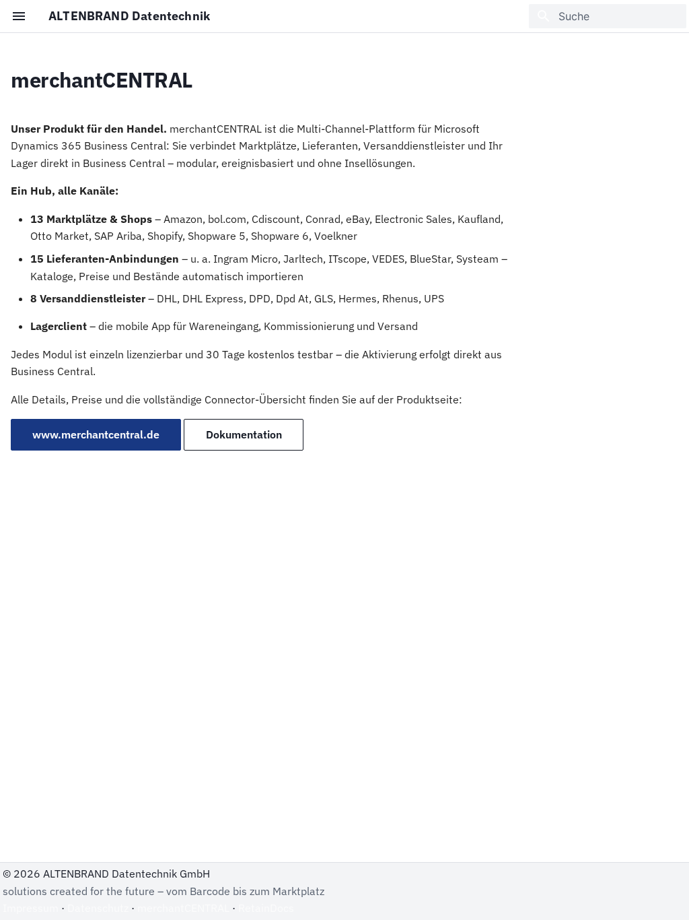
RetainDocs (266, 908)
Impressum (31, 908)
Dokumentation (244, 434)
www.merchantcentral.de (95, 434)
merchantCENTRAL (183, 908)
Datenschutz (98, 908)
